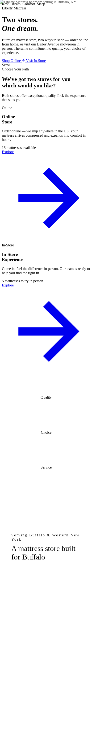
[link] (46, 174)
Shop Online (12, 61)
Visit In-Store (36, 61)
